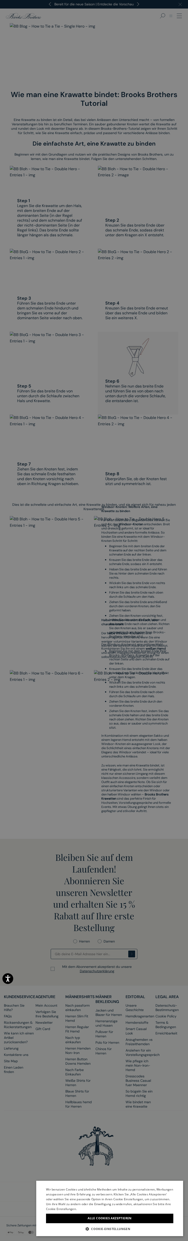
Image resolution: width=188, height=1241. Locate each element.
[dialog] (94, 620)
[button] (109, 1228)
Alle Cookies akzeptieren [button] (110, 1218)
